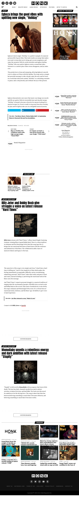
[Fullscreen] (75, 26)
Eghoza (21, 125)
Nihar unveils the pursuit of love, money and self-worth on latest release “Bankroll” (69, 111)
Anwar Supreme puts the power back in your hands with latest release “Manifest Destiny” (68, 103)
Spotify (23, 305)
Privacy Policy (49, 486)
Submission (59, 486)
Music (14, 7)
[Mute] (73, 26)
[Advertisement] (29, 161)
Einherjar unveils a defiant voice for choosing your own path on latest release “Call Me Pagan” (68, 125)
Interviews (43, 7)
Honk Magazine (19, 143)
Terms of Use (30, 486)
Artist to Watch (62, 7)
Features (51, 7)
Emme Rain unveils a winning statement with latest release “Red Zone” (68, 96)
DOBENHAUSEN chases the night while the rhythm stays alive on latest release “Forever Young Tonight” (68, 118)
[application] (65, 20)
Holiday (26, 125)
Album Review (34, 7)
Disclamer (40, 486)
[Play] (55, 26)
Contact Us (68, 486)
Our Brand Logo (19, 486)
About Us (9, 486)
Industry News (22, 7)
